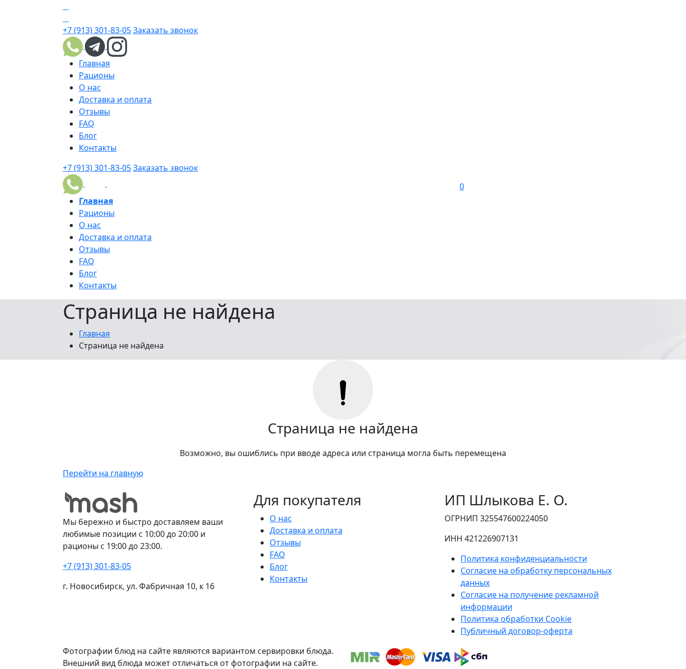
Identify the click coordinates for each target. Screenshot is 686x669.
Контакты (98, 147)
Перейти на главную (103, 473)
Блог (88, 135)
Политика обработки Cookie (516, 618)
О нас (90, 87)
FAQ (86, 123)
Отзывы (94, 111)
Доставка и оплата (115, 99)
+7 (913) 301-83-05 (97, 30)
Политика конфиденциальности (524, 558)
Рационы (97, 75)
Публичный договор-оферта (517, 630)
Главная (94, 63)
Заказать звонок (165, 30)
